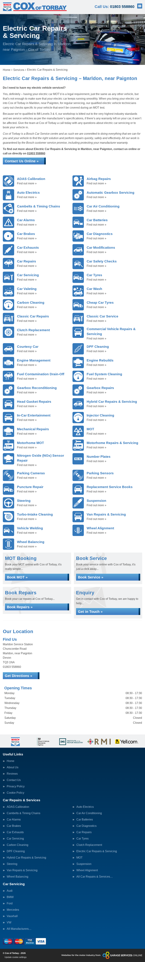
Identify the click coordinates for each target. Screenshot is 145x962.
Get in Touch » (90, 612)
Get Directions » (18, 676)
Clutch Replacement (89, 845)
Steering (12, 864)
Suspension (83, 864)
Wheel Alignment (87, 870)
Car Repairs (84, 832)
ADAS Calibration (18, 806)
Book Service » (90, 577)
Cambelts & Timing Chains (23, 813)
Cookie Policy (15, 792)
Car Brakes (14, 826)
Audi (10, 890)
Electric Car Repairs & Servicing (96, 851)
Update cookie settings (16, 957)
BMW (10, 897)
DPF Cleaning (16, 851)
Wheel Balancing (17, 876)
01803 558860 (114, 6)
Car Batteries (84, 819)
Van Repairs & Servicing (22, 870)
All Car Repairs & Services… (94, 876)
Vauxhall (12, 916)
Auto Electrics (85, 806)
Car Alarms (14, 819)
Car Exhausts (15, 832)
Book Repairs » (20, 607)
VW (9, 922)
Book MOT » (17, 577)
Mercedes (13, 909)
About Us (12, 767)
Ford (10, 903)
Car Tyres (82, 838)
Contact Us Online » (22, 161)
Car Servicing (15, 838)
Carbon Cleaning (17, 845)
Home (10, 761)
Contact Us (14, 780)
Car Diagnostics (86, 826)
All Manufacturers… (19, 928)
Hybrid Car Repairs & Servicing (26, 857)
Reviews (12, 773)
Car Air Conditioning (89, 813)
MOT (79, 857)
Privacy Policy (16, 786)
